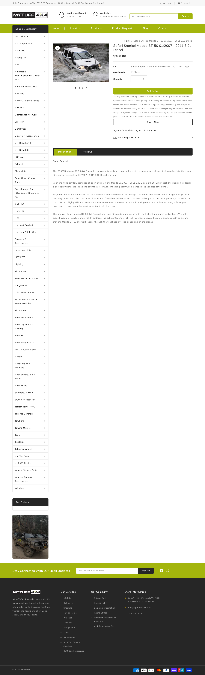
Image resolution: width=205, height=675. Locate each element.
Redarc (18, 356)
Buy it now (153, 122)
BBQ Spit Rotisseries (26, 86)
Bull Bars (19, 107)
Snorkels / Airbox (24, 392)
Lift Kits (67, 598)
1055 (66, 632)
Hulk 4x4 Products (24, 225)
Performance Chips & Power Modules (26, 301)
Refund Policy (101, 603)
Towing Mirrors (23, 428)
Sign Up (146, 570)
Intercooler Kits (23, 250)
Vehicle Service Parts (26, 470)
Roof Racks (21, 385)
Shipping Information (104, 608)
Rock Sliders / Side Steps (25, 376)
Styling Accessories (25, 399)
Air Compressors (24, 43)
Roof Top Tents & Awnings (24, 326)
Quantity (117, 79)
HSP (17, 218)
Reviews (87, 151)
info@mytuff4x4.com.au (139, 607)
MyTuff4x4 (26, 669)
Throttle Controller (24, 413)
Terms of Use (100, 613)
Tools (17, 435)
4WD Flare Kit (22, 36)
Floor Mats (20, 171)
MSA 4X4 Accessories (26, 278)
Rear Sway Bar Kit (25, 342)
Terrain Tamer (70, 613)
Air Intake (20, 50)
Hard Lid (19, 211)
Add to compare (147, 130)
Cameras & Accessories (21, 241)
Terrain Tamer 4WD (25, 406)
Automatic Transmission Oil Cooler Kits (27, 75)
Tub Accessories (23, 449)
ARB (17, 64)
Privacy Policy (101, 598)
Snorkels (67, 608)
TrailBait (19, 442)
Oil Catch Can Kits (24, 292)
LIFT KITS (20, 257)
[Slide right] (86, 88)
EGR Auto (20, 157)
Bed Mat (19, 93)
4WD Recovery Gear (26, 349)
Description (65, 151)
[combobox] (161, 16)
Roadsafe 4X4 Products (22, 365)
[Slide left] (75, 88)
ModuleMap (21, 271)
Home (127, 40)
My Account (166, 3)
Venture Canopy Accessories (23, 479)
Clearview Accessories (27, 136)
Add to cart (153, 91)
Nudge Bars (21, 285)
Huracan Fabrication (25, 232)
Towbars (19, 420)
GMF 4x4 (19, 204)
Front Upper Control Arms (25, 180)
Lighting (19, 264)
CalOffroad (21, 128)
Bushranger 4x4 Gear (26, 114)
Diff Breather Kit (23, 143)
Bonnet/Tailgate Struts (27, 100)
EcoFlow (19, 121)
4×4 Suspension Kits (104, 626)
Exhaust (19, 164)
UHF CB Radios (23, 463)
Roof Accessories (24, 317)
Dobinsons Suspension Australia (105, 619)
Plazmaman (21, 310)
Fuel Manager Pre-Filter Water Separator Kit (27, 193)
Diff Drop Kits (22, 150)
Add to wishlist (125, 130)
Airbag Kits (21, 57)
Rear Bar (19, 335)
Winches (19, 488)
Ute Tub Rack (22, 456)
